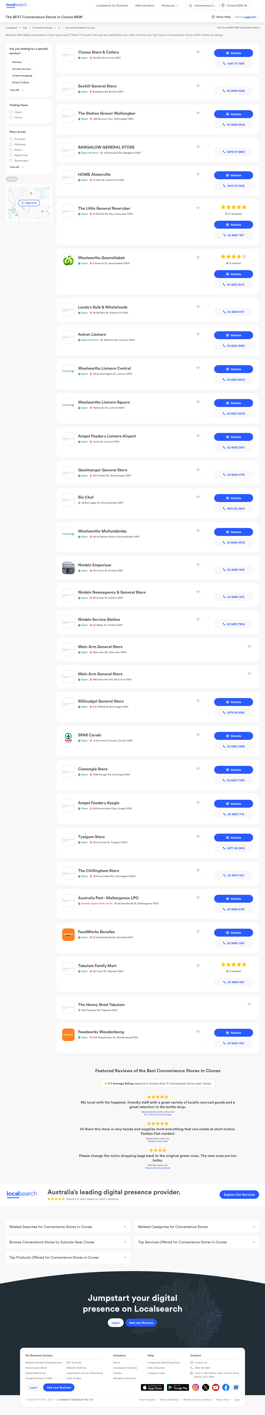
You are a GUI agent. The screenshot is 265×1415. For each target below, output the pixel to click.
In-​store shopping (22, 75)
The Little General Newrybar (158, 1114)
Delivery (17, 62)
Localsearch (11, 27)
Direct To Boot (20, 82)
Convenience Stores (42, 27)
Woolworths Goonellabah (157, 1168)
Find (25, 27)
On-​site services (21, 69)
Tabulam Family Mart (158, 1141)
